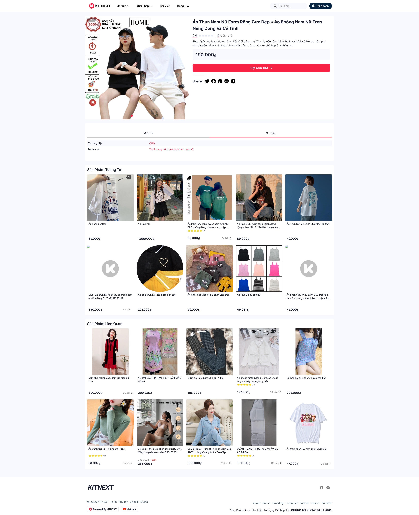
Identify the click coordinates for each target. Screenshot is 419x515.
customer (292, 503)
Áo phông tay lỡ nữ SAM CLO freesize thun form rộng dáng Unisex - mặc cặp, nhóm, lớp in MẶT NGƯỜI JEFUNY (308, 298)
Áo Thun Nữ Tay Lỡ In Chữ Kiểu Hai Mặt (308, 223)
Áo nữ (189, 149)
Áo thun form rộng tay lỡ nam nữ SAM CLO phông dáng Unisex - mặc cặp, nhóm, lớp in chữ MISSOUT (208, 227)
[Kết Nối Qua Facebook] (322, 488)
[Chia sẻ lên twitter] (207, 81)
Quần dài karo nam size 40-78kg (205, 377)
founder (327, 503)
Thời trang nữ (158, 149)
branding (278, 503)
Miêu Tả (148, 133)
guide (144, 501)
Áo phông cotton (97, 223)
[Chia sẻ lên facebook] (213, 81)
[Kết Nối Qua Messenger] (328, 488)
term (113, 501)
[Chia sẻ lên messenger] (226, 81)
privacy (123, 501)
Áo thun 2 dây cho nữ (248, 294)
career (266, 503)
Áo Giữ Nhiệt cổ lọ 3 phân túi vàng (106, 448)
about (256, 503)
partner (304, 503)
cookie (134, 501)
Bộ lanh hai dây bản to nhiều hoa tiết (306, 377)
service (315, 503)
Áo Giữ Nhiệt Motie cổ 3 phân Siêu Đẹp (208, 294)
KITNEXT (103, 6)
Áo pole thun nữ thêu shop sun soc (157, 294)
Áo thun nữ (176, 149)
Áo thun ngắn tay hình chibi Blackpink (307, 448)
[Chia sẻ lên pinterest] (220, 81)
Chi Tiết (271, 133)
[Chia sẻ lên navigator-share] (233, 81)
